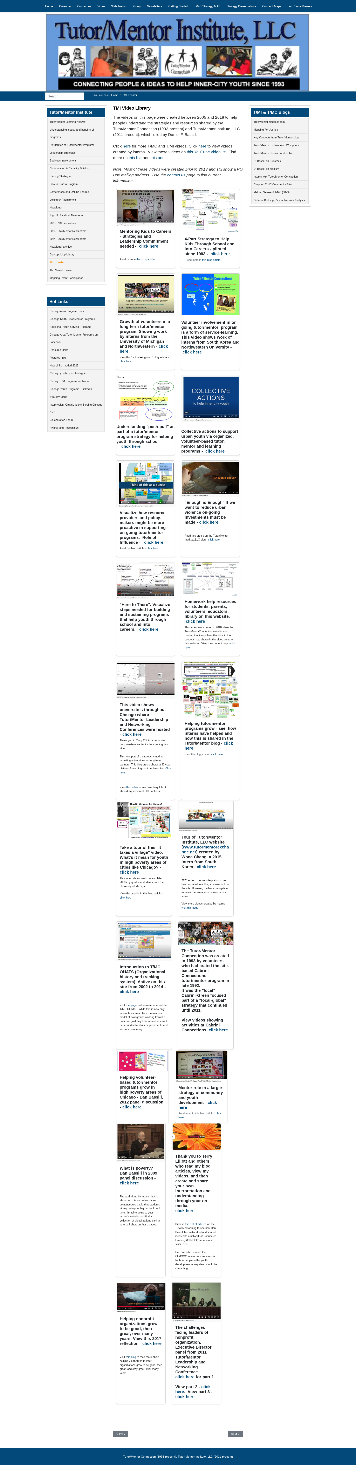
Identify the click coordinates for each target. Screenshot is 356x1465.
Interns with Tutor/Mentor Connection (276, 176)
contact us (176, 175)
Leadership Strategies (63, 152)
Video (101, 6)
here (127, 146)
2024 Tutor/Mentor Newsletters (68, 238)
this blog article (145, 259)
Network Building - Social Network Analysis (279, 200)
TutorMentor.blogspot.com (269, 121)
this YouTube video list (206, 152)
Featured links (58, 357)
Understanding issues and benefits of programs (72, 133)
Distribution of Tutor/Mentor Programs (72, 144)
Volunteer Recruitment (63, 199)
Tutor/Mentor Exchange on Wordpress (276, 145)
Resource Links (59, 349)
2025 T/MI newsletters (63, 223)
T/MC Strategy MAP (207, 6)
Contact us (84, 6)
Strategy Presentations (241, 6)
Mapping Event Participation (66, 278)
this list (135, 158)
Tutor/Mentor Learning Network (68, 121)
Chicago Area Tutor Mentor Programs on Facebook (74, 338)
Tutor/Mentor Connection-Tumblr (273, 153)
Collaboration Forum (62, 419)
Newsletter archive (61, 246)
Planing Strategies (60, 176)
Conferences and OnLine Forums (69, 191)
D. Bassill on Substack (267, 161)
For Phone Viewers (299, 6)
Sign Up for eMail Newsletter (67, 215)
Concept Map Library (62, 254)
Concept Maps (271, 6)
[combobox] (64, 96)
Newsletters (154, 6)
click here (148, 246)
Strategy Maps (58, 396)
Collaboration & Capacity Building (69, 168)
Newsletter (56, 207)
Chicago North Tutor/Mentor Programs (72, 319)
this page (131, 1005)
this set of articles (195, 1224)
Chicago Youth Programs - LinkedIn (71, 389)
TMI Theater (57, 262)
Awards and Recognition (64, 427)
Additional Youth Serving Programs (70, 326)
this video (132, 787)
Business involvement (63, 160)
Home (49, 6)
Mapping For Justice (266, 129)
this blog (131, 1357)
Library (136, 6)
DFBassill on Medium (266, 168)
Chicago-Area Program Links (67, 311)
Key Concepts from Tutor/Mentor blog (276, 137)
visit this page (190, 907)
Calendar (65, 6)
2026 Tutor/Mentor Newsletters (68, 231)
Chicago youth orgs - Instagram (68, 373)
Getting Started (178, 6)
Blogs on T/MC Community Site (273, 184)
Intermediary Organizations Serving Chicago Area (76, 408)
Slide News (118, 6)
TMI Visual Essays (61, 270)
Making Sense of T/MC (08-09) (272, 192)
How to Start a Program (64, 184)
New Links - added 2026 (64, 365)
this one (158, 158)
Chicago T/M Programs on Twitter (70, 381)
